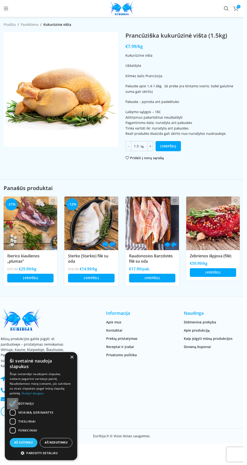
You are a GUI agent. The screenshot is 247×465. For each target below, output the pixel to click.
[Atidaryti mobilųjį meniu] (6, 8)
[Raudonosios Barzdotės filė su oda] (152, 223)
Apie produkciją (197, 330)
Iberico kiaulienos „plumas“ (23, 258)
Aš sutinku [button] (23, 442)
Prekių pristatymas (121, 338)
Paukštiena (29, 24)
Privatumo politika (121, 355)
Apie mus (113, 322)
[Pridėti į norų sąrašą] (53, 201)
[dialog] (41, 406)
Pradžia (10, 24)
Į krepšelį (168, 146)
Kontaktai (114, 330)
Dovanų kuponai (197, 346)
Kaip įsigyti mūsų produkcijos (208, 338)
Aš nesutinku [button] (56, 442)
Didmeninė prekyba (200, 322)
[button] (30, 278)
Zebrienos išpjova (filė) (210, 256)
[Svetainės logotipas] (122, 8)
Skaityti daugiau (32, 393)
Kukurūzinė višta (57, 24)
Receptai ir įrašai (120, 346)
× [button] (72, 357)
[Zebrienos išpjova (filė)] (213, 223)
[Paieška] (226, 8)
